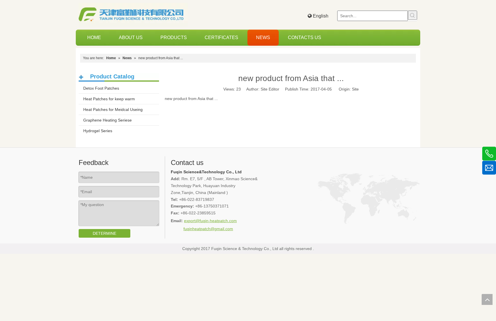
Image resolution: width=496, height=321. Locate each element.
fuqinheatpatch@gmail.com (208, 228)
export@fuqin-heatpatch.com (210, 220)
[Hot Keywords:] (412, 15)
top (487, 299)
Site (355, 89)
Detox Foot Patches (101, 88)
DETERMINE (104, 233)
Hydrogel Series (97, 130)
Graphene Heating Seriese (107, 120)
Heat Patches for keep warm (109, 99)
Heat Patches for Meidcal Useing (113, 109)
